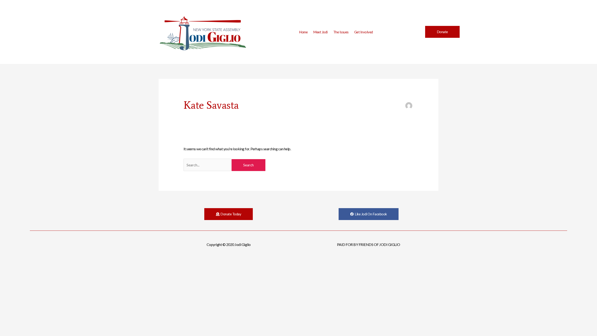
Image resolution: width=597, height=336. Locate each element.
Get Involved (363, 32)
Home (303, 32)
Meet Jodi (320, 32)
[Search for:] (208, 165)
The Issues (341, 32)
